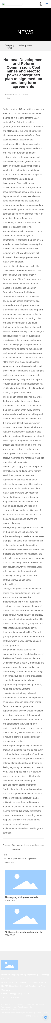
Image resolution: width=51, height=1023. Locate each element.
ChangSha (16, 1010)
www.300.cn (5, 1010)
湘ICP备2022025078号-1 (35, 1016)
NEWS (25, 32)
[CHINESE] (41, 4)
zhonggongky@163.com (19, 994)
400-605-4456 (13, 997)
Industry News (25, 45)
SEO (45, 1013)
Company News (9, 46)
